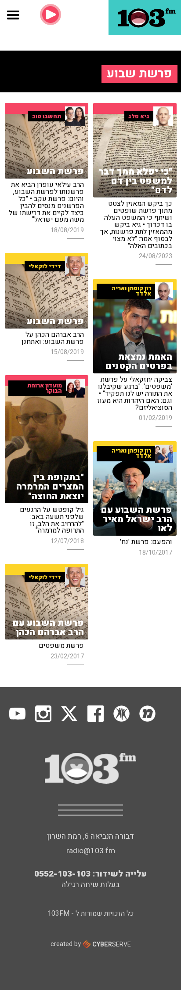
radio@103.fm (90, 851)
